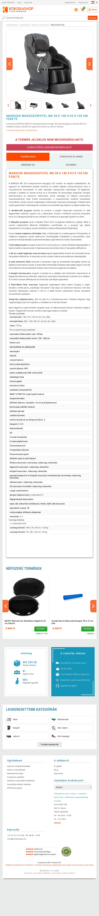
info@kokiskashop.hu (16, 839)
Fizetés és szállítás (15, 777)
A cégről (57, 766)
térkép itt (57, 823)
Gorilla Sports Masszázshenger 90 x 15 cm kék (72, 622)
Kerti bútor (66, 865)
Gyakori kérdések (8, 2)
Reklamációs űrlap (15, 773)
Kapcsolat (28, 2)
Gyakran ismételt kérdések (18, 766)
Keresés (92, 18)
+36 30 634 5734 (14, 835)
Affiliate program (14, 788)
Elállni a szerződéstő (16, 770)
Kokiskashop (12, 25)
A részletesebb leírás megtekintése (21, 130)
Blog (19, 2)
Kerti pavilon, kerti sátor (83, 865)
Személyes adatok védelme (19, 784)
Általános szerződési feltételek (20, 781)
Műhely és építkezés (14, 865)
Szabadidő (24, 25)
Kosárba (40, 629)
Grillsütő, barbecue (43, 865)
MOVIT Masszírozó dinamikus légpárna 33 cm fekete (25, 622)
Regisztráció (83, 2)
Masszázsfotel (57, 25)
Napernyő (57, 865)
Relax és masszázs (40, 25)
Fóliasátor (29, 865)
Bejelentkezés (70, 2)
